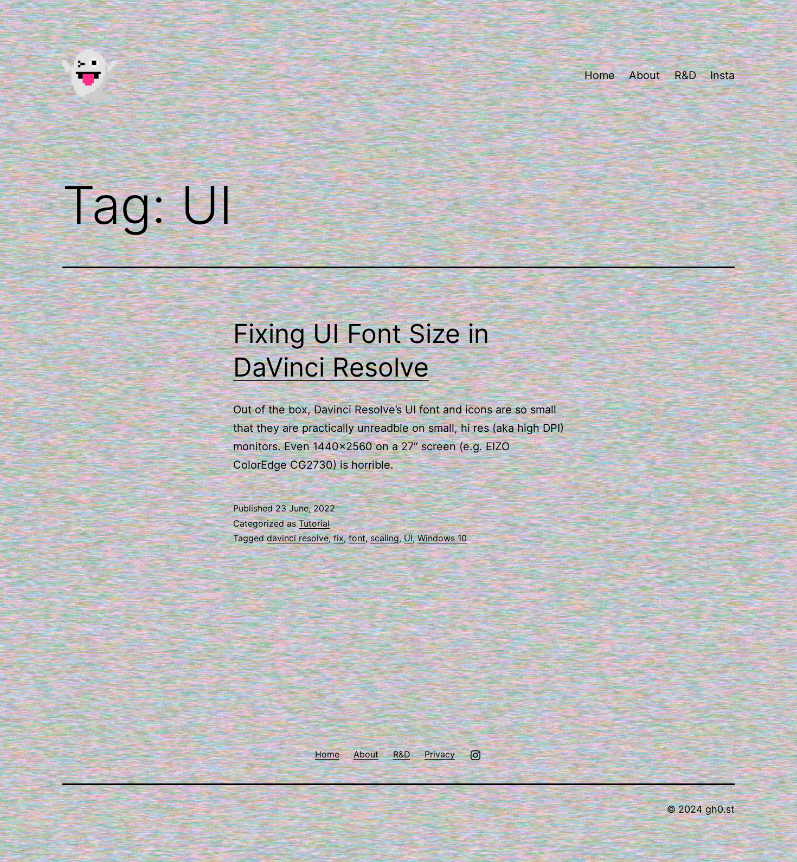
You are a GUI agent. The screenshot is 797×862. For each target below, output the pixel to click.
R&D (685, 75)
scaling (384, 538)
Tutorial (314, 523)
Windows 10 (442, 538)
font (357, 538)
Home (599, 75)
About (644, 75)
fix (338, 538)
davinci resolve (298, 538)
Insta (722, 75)
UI (408, 538)
